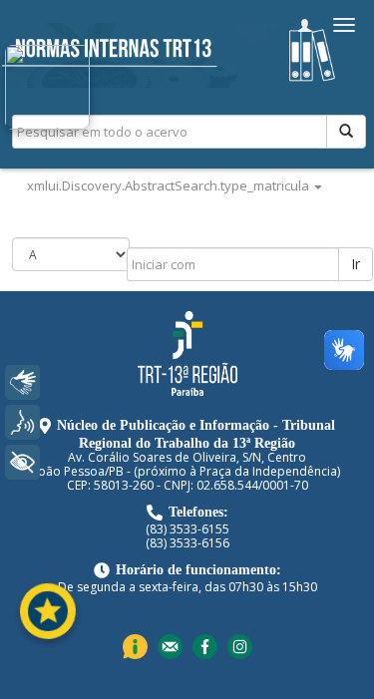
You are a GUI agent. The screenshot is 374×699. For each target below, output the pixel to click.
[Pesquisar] (346, 132)
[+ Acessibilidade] (22, 462)
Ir (355, 263)
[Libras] (22, 382)
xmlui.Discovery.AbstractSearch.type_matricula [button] (169, 185)
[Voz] (22, 422)
